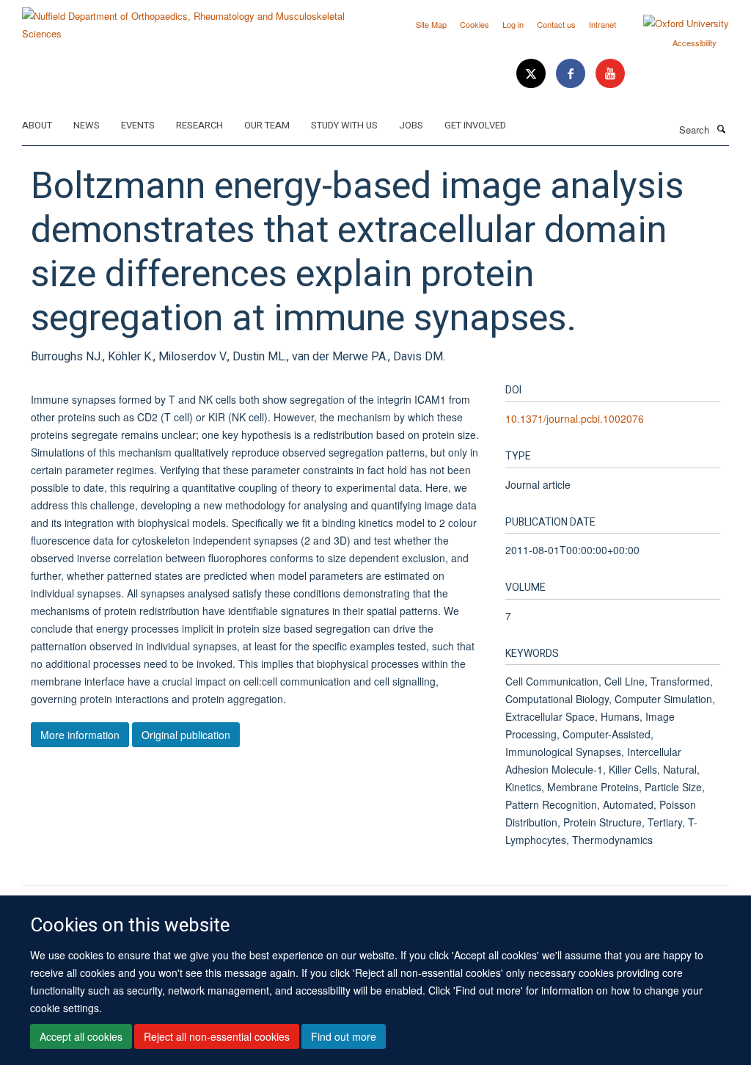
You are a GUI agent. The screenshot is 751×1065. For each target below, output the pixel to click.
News (86, 125)
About (37, 125)
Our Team (267, 125)
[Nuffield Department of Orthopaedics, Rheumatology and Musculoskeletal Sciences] (193, 19)
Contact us (556, 24)
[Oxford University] (675, 23)
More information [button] (80, 734)
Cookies (474, 24)
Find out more (343, 1036)
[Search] (721, 128)
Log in (513, 24)
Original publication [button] (186, 734)
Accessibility (695, 42)
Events (138, 125)
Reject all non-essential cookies (217, 1036)
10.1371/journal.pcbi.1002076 (574, 418)
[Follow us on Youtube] (610, 74)
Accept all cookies (81, 1036)
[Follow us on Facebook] (572, 74)
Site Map (431, 24)
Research (199, 125)
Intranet (602, 24)
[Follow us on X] (532, 74)
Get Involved (475, 125)
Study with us (344, 125)
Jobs (411, 125)
